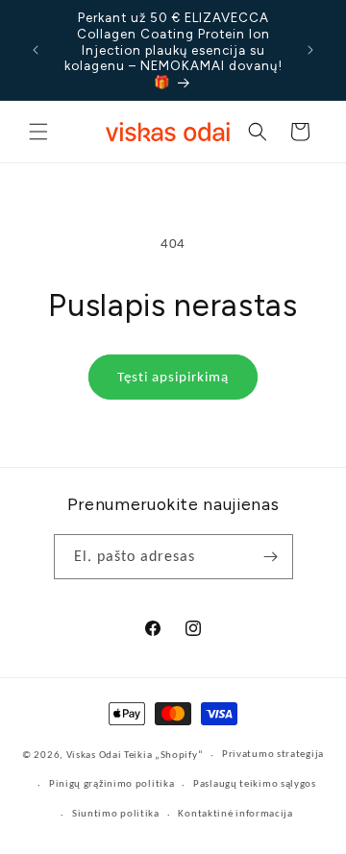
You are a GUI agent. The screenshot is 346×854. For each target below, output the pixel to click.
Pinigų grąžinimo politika (112, 783)
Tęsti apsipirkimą (173, 376)
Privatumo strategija (273, 753)
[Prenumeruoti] (271, 556)
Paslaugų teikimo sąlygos (254, 783)
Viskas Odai (94, 754)
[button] (38, 131)
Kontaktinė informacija (235, 813)
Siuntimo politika (116, 813)
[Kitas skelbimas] (310, 50)
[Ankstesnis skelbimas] (35, 50)
